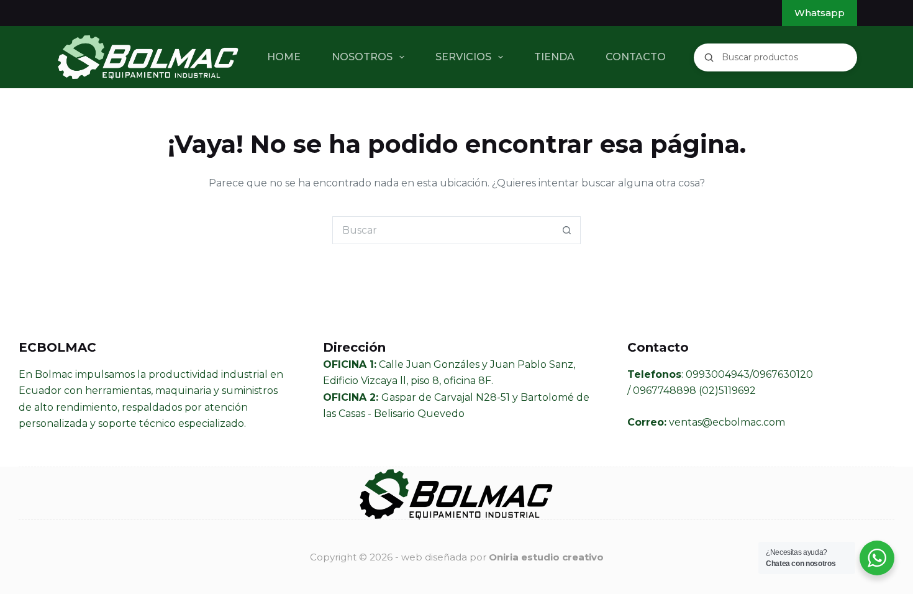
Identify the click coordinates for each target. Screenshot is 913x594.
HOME (284, 57)
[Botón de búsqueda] (567, 230)
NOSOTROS (362, 57)
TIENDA (554, 57)
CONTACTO (636, 57)
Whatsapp (819, 13)
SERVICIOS (463, 57)
